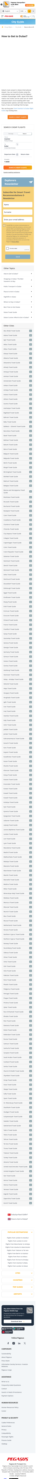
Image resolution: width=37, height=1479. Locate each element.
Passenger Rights (7, 1437)
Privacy (4, 1430)
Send (18, 257)
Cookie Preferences (8, 1423)
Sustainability (6, 1354)
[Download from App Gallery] (7, 1332)
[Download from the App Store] (7, 1328)
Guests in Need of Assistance (12, 1392)
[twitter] (26, 1343)
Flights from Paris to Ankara (17, 1257)
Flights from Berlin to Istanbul (18, 1253)
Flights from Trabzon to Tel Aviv (17, 1250)
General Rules (6, 1426)
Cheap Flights (8, 27)
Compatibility (6, 1433)
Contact (4, 1389)
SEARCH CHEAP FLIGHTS (18, 168)
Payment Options (7, 1396)
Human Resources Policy (10, 1407)
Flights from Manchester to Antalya (18, 1244)
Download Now (16, 1321)
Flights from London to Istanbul (18, 1238)
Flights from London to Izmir (17, 1241)
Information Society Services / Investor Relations (15, 1365)
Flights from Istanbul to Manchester (17, 1247)
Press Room (6, 1361)
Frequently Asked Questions (11, 1385)
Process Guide (6, 1440)
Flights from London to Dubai (18, 1266)
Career (4, 1411)
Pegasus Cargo (7, 1370)
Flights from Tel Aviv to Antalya (17, 1260)
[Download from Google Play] (19, 1328)
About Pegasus (7, 1357)
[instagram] (15, 1343)
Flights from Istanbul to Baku (18, 1263)
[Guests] (18, 162)
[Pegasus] (9, 16)
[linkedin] (21, 1343)
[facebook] (9, 1343)
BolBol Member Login (26, 16)
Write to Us (5, 1382)
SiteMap (4, 1444)
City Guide (18, 27)
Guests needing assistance (11, 172)
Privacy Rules (15, 241)
